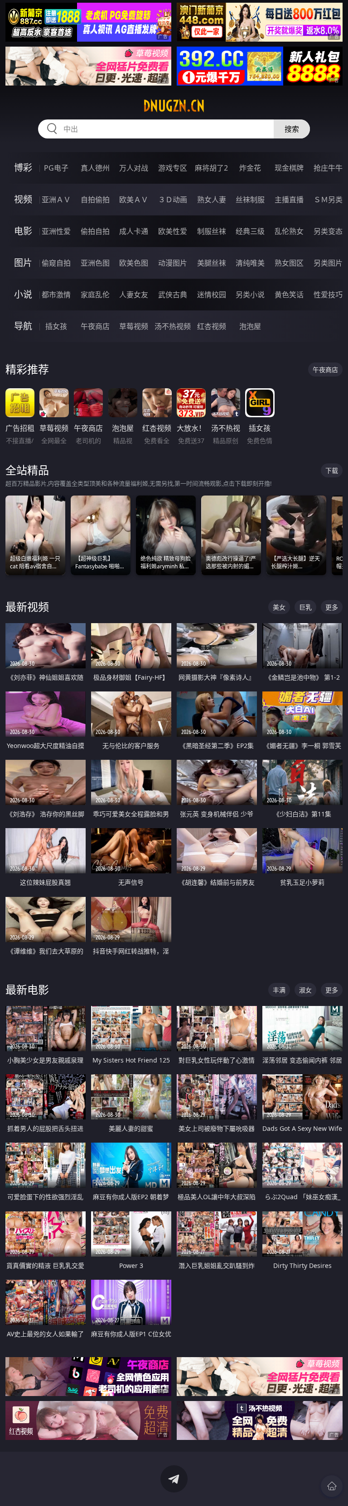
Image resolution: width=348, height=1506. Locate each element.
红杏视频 (211, 326)
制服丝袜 (211, 231)
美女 (279, 607)
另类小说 (250, 295)
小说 (23, 294)
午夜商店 (95, 326)
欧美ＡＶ (133, 200)
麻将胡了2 (211, 168)
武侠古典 (172, 295)
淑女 (305, 990)
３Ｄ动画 (172, 200)
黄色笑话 (289, 295)
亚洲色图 (95, 263)
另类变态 (328, 231)
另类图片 (328, 263)
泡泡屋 (250, 326)
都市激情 (56, 295)
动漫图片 (172, 263)
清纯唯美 (250, 263)
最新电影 (27, 989)
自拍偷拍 (95, 200)
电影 (23, 231)
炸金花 (250, 168)
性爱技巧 (328, 295)
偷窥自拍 (56, 263)
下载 (331, 470)
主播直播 (289, 200)
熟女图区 (289, 263)
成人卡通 (133, 231)
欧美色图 (133, 263)
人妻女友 (133, 295)
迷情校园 (211, 295)
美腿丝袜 (211, 263)
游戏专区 (172, 168)
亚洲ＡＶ (56, 200)
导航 (23, 326)
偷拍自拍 (95, 231)
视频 (23, 199)
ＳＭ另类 (328, 200)
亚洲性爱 (56, 231)
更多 (331, 607)
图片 (23, 263)
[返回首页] (332, 1486)
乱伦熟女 (289, 231)
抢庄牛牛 (328, 168)
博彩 (23, 168)
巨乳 (305, 607)
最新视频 (27, 606)
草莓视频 (133, 326)
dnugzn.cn (174, 106)
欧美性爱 (172, 231)
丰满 (279, 990)
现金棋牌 (289, 168)
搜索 (292, 129)
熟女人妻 (211, 200)
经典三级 (250, 231)
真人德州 (95, 168)
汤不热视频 (173, 326)
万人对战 (133, 168)
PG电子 (56, 168)
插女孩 (56, 326)
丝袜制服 (250, 200)
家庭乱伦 (95, 295)
